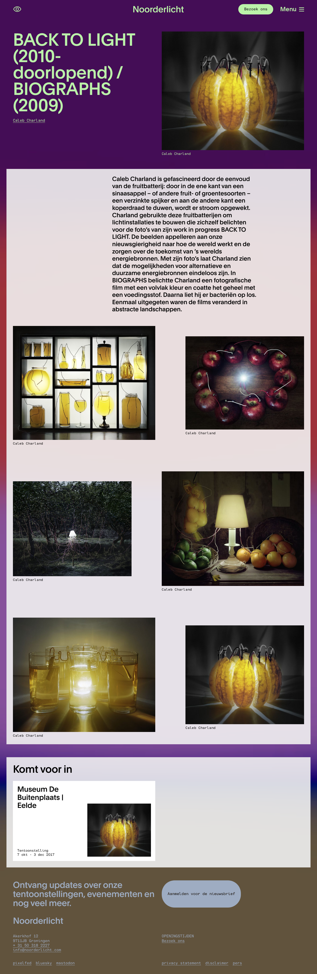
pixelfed (22, 963)
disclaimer (216, 963)
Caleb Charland (29, 120)
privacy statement (181, 963)
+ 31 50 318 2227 (31, 945)
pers (237, 963)
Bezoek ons (173, 941)
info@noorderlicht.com (37, 950)
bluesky (44, 963)
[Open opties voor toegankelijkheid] (17, 9)
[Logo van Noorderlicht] (158, 9)
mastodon (65, 963)
